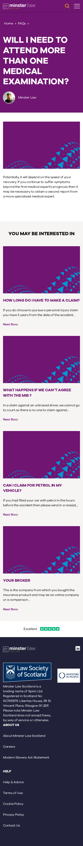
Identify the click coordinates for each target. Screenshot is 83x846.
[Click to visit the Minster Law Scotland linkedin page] (78, 649)
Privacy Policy (13, 814)
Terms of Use (13, 793)
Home (8, 23)
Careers (9, 746)
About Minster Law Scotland (24, 736)
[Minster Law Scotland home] (19, 6)
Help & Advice (13, 782)
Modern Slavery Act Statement (26, 757)
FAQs (22, 23)
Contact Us (11, 825)
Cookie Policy (13, 804)
